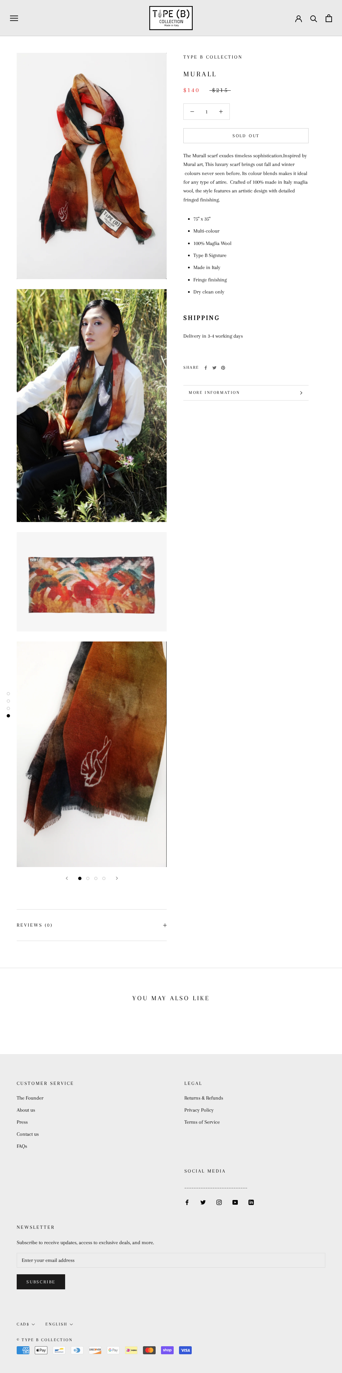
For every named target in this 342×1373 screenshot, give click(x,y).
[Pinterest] (223, 368)
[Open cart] (329, 18)
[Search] (313, 18)
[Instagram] (219, 1201)
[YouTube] (235, 1201)
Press (22, 1122)
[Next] (117, 878)
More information (214, 392)
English (56, 1324)
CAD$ (23, 1324)
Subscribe (40, 1281)
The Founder (30, 1098)
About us (26, 1110)
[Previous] (67, 878)
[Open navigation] (14, 18)
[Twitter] (214, 368)
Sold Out (246, 135)
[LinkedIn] (251, 1201)
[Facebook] (206, 368)
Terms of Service (202, 1122)
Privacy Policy (199, 1110)
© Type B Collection (44, 1340)
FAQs (22, 1146)
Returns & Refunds (203, 1098)
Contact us (28, 1134)
